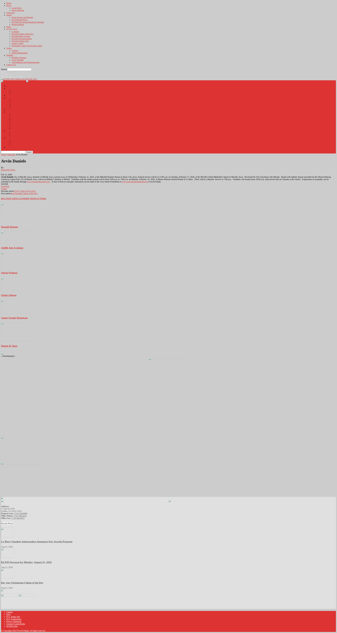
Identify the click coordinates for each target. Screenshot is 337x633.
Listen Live (11, 65)
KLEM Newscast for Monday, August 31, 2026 (26, 562)
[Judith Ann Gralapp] (16, 243)
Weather (9, 55)
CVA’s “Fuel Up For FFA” (25, 191)
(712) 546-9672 (17, 518)
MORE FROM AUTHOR (34, 199)
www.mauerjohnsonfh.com (38, 182)
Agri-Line (10, 13)
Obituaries (11, 154)
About (9, 48)
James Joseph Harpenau (14, 317)
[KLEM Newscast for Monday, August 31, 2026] (7, 557)
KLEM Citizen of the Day (22, 34)
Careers (9, 612)
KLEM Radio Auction (21, 36)
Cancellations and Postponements (25, 62)
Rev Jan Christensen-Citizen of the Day (22, 582)
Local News (17, 8)
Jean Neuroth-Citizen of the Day (24, 193)
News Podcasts (18, 10)
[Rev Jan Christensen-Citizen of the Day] (7, 577)
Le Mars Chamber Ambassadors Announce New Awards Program (36, 541)
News (8, 5)
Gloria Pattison (9, 272)
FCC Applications (13, 619)
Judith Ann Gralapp (12, 247)
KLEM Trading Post (20, 41)
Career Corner (17, 43)
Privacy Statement (13, 621)
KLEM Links (12, 626)
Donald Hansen (9, 226)
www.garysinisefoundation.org (135, 182)
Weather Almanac (19, 58)
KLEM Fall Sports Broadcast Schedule (28, 22)
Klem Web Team (8, 170)
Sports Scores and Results (22, 17)
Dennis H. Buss (9, 346)
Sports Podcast (18, 24)
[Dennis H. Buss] (16, 341)
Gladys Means (8, 295)
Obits (8, 27)
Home (8, 3)
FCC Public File (13, 617)
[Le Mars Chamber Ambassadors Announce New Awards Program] (7, 536)
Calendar (15, 31)
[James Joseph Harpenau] (16, 313)
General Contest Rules (15, 624)
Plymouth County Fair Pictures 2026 (27, 46)
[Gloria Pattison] (16, 267)
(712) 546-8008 (20, 513)
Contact (15, 50)
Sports (9, 15)
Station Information (20, 53)
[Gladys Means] (16, 290)
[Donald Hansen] (16, 222)
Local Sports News (20, 20)
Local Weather (18, 60)
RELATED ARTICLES (12, 199)
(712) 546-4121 (20, 516)
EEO (8, 614)
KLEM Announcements (22, 39)
